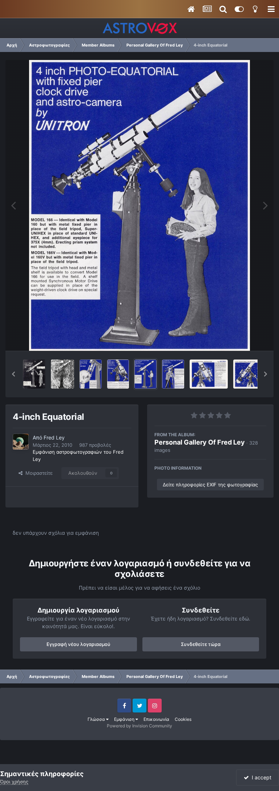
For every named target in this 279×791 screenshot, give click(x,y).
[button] (13, 374)
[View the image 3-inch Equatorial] (252, 374)
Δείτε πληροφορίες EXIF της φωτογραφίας (210, 484)
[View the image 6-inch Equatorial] (91, 374)
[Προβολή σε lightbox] (139, 205)
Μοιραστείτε (38, 473)
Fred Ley (54, 437)
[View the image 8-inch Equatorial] (62, 374)
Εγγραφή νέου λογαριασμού (78, 644)
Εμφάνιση (125, 719)
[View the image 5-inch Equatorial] (118, 374)
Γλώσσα (97, 719)
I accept (260, 777)
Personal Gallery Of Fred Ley (199, 442)
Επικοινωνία (156, 719)
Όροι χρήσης (14, 781)
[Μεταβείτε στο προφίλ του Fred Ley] (21, 442)
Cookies (183, 719)
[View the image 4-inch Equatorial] (34, 374)
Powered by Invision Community (139, 725)
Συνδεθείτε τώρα (201, 644)
